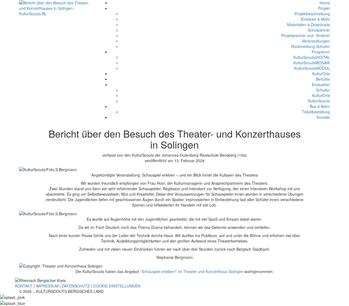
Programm (321, 51)
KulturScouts (319, 101)
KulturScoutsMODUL (312, 68)
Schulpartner (319, 30)
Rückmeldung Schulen (310, 46)
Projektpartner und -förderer (305, 35)
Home (325, 2)
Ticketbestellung (316, 111)
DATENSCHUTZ (76, 286)
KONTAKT (23, 286)
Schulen (323, 90)
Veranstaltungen (316, 41)
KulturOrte (321, 73)
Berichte (323, 79)
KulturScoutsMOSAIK (311, 62)
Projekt (324, 8)
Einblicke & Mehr (315, 19)
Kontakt (323, 117)
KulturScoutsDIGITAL (311, 57)
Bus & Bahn (320, 106)
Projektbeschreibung (312, 13)
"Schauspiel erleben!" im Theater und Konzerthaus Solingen (191, 271)
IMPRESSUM (47, 286)
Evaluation (321, 84)
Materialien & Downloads (308, 24)
